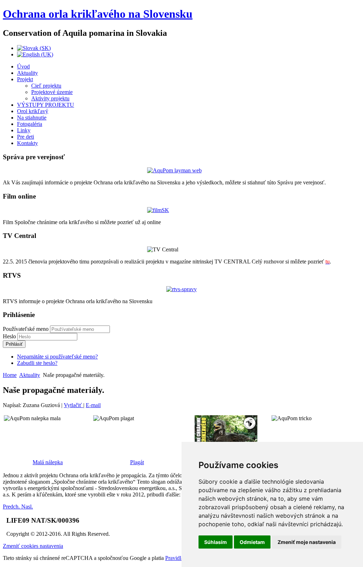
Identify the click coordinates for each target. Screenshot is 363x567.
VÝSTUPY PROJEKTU (45, 105)
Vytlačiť (73, 405)
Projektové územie (52, 92)
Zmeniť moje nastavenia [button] (307, 542)
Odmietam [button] (252, 542)
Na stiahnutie (31, 118)
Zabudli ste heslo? (37, 363)
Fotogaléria (29, 124)
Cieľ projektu (46, 86)
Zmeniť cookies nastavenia (33, 546)
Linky (23, 130)
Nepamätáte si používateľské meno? (57, 357)
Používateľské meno (26, 329)
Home (10, 375)
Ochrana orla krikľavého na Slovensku (97, 13)
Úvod (23, 66)
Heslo (10, 336)
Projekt (25, 79)
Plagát (137, 462)
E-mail (93, 405)
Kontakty (27, 143)
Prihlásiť (14, 344)
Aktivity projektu (50, 98)
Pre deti (25, 137)
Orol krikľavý (32, 111)
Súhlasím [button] (215, 542)
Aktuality (27, 73)
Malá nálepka (48, 462)
